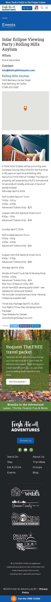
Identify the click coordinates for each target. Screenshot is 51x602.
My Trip (27, 8)
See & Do (12, 456)
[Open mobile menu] (46, 8)
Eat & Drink (14, 467)
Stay (9, 461)
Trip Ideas (39, 461)
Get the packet (17, 381)
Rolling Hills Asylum (15, 76)
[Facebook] (20, 450)
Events (11, 472)
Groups (37, 467)
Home (5, 18)
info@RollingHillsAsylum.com (18, 70)
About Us (38, 456)
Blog (35, 472)
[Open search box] (42, 8)
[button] (25, 108)
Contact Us (25, 440)
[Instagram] (31, 450)
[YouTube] (25, 450)
